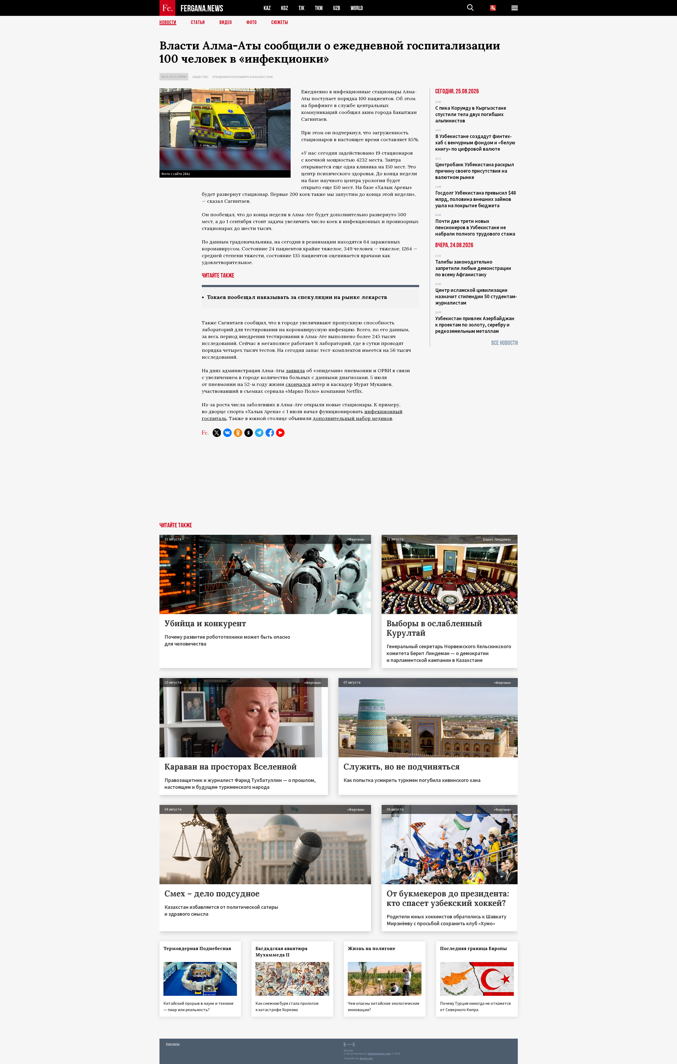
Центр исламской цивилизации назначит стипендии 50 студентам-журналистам (476, 296)
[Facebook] (270, 433)
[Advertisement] (338, 483)
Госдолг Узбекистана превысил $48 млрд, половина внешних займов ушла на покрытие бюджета (475, 199)
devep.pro (366, 1058)
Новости (167, 22)
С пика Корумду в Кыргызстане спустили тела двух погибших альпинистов (470, 114)
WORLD (357, 8)
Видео (225, 22)
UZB (336, 8)
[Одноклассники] (238, 433)
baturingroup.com (379, 1053)
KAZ (267, 8)
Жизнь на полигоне (371, 948)
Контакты (173, 1044)
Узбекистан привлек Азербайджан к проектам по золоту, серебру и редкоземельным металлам (474, 324)
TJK (301, 8)
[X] (217, 433)
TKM (319, 8)
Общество (200, 77)
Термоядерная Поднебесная (197, 948)
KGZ (284, 8)
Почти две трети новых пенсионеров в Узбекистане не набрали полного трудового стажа (475, 227)
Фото (251, 22)
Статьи (198, 22)
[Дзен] (248, 433)
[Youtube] (280, 433)
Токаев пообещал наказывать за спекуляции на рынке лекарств (297, 297)
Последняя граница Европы (473, 948)
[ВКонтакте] (227, 433)
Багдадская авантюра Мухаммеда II (281, 952)
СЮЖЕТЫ (279, 22)
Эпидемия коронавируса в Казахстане (242, 77)
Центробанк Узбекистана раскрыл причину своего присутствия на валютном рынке (474, 170)
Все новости (504, 343)
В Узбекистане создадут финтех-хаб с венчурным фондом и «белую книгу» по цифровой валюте (475, 142)
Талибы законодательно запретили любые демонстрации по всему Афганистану (473, 268)
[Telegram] (259, 433)
